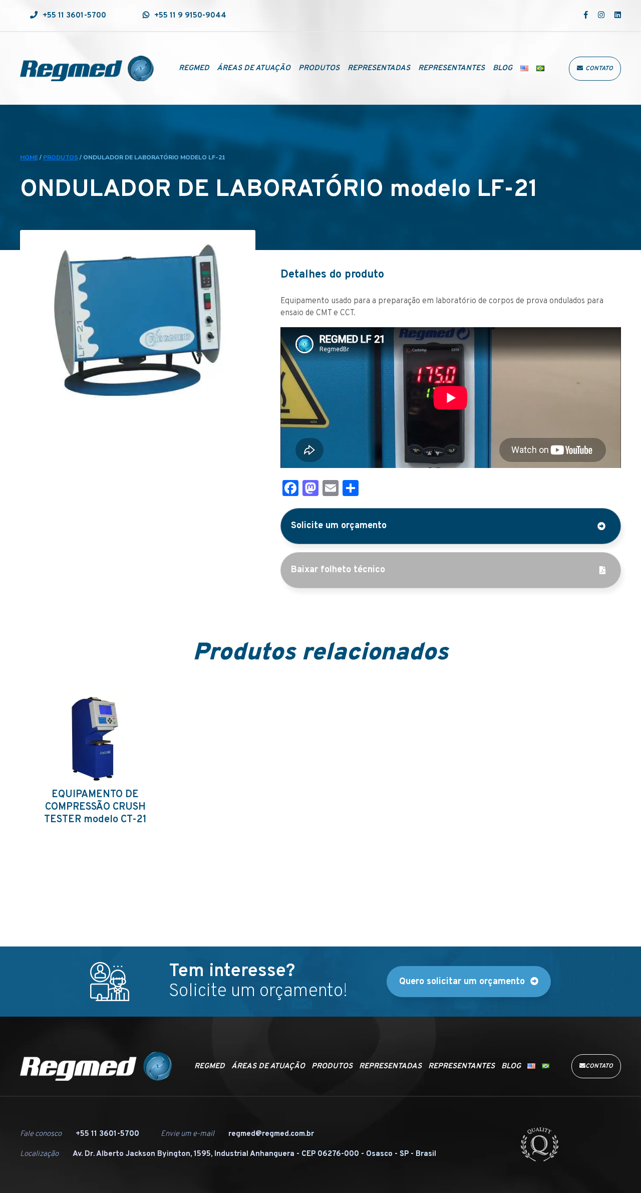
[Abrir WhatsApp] (616, 1167)
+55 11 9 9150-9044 (190, 16)
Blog (502, 68)
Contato (599, 69)
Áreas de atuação (253, 68)
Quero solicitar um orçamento (462, 982)
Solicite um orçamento (339, 526)
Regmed (194, 68)
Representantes (451, 68)
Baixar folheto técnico (338, 570)
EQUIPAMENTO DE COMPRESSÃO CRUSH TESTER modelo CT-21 (95, 807)
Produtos (319, 68)
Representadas (379, 68)
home (29, 157)
